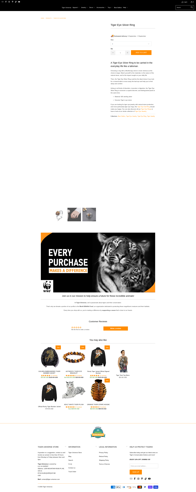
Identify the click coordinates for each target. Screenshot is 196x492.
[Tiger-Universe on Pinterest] (12, 2)
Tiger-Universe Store (75, 452)
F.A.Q (70, 464)
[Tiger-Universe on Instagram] (9, 2)
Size (112, 40)
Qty (112, 48)
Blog (69, 456)
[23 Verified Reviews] (98, 442)
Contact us (71, 468)
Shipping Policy (104, 460)
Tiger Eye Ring (141, 116)
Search (70, 460)
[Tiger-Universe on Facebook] (6, 2)
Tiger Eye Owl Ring (143, 106)
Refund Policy (103, 456)
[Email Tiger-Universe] (2, 2)
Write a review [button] (115, 328)
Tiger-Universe (47, 487)
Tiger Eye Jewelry (140, 111)
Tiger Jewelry (151, 116)
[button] (76, 7)
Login (185, 2)
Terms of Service (104, 464)
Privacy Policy (103, 452)
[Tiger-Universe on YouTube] (19, 2)
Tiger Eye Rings (146, 109)
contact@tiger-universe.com (51, 479)
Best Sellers (121, 116)
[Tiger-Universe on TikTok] (16, 2)
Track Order (72, 471)
